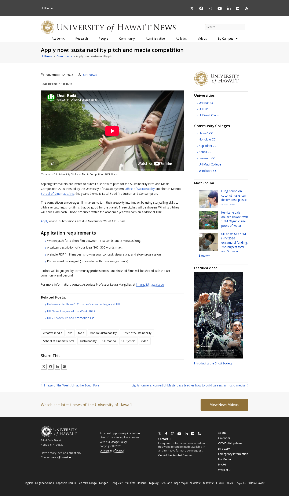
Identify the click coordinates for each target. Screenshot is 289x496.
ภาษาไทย (130, 483)
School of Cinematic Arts (57, 194)
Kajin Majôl (181, 483)
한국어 (230, 483)
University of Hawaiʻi (112, 450)
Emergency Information (233, 454)
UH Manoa (109, 341)
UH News (90, 74)
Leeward (207, 158)
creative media (52, 333)
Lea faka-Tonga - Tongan (93, 483)
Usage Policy (119, 442)
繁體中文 (208, 483)
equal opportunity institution (122, 433)
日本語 (220, 483)
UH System (128, 341)
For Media (224, 459)
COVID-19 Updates (230, 443)
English (28, 483)
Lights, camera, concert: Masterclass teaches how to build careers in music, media (188, 385)
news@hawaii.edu (62, 457)
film (70, 333)
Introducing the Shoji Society (213, 363)
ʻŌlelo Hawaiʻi (256, 483)
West (209, 115)
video (144, 341)
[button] (44, 367)
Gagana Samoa (44, 483)
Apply (44, 221)
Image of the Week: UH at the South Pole (70, 385)
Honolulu (207, 139)
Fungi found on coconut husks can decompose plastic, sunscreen (234, 197)
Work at (225, 470)
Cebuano (166, 483)
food (81, 333)
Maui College (210, 164)
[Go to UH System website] (221, 84)
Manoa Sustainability (103, 333)
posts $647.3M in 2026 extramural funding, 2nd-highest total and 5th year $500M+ (223, 244)
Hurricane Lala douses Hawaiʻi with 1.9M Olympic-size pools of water (234, 218)
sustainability (88, 341)
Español (241, 483)
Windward (208, 171)
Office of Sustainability (140, 189)
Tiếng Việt (116, 483)
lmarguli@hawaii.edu (150, 284)
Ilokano (142, 483)
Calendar (224, 438)
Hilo (204, 109)
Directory (224, 448)
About (222, 433)
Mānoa (206, 103)
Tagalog (153, 483)
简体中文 (195, 483)
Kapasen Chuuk (66, 483)
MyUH (222, 464)
